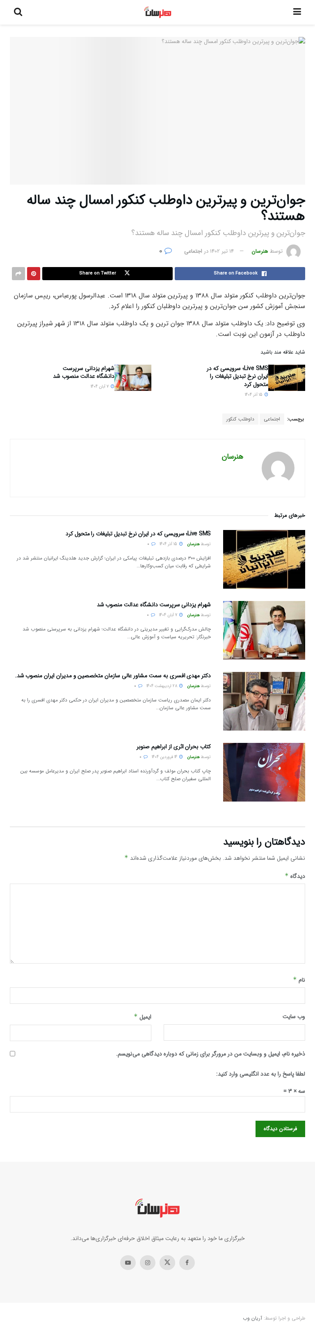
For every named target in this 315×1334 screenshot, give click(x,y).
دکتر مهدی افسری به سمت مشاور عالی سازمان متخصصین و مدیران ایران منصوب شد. (113, 675)
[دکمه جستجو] (18, 12)
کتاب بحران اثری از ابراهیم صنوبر (174, 746)
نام (299, 980)
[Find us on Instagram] (147, 1262)
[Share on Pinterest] (33, 273)
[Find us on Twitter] (167, 1262)
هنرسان (260, 251)
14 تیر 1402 (222, 251)
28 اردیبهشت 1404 (162, 686)
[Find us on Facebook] (187, 1262)
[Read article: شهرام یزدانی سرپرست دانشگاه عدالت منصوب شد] (132, 378)
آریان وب (252, 1318)
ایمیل (142, 1016)
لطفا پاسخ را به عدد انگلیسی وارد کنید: (260, 1073)
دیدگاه (295, 876)
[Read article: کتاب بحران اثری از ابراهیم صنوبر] (264, 772)
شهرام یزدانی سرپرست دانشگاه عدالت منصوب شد (83, 372)
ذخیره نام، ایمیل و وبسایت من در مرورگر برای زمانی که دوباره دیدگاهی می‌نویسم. (210, 1053)
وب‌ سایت (294, 1016)
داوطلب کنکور (240, 419)
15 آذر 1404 (254, 395)
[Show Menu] (297, 12)
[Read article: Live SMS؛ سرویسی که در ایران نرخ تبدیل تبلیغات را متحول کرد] (286, 378)
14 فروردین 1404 (165, 757)
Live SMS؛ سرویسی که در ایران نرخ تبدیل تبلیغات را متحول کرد (237, 376)
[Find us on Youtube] (128, 1262)
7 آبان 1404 (100, 387)
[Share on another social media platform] (18, 273)
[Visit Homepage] (157, 12)
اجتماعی (193, 251)
